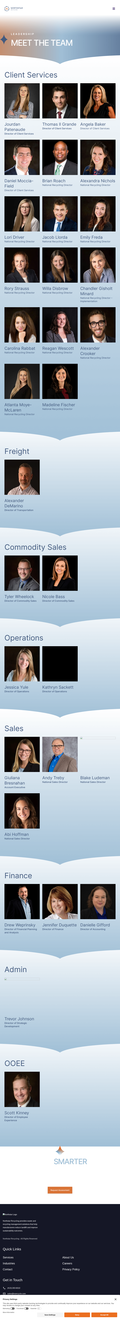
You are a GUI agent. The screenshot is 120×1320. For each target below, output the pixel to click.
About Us (68, 1257)
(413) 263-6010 (13, 1288)
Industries (9, 1263)
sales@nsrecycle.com (16, 1294)
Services (8, 1257)
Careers (67, 1263)
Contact (7, 1269)
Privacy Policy (71, 1269)
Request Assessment (60, 1190)
